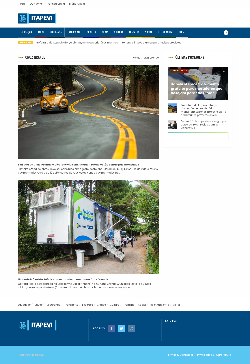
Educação (26, 32)
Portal (21, 4)
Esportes (91, 32)
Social (148, 32)
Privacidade (204, 355)
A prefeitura (223, 355)
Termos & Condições (179, 355)
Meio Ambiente (159, 305)
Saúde (41, 32)
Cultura (118, 32)
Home (136, 57)
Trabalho (134, 32)
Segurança (56, 32)
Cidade (175, 70)
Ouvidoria (36, 4)
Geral (182, 32)
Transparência (55, 4)
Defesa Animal (165, 32)
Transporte (73, 32)
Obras (105, 32)
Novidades (25, 42)
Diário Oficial (77, 4)
